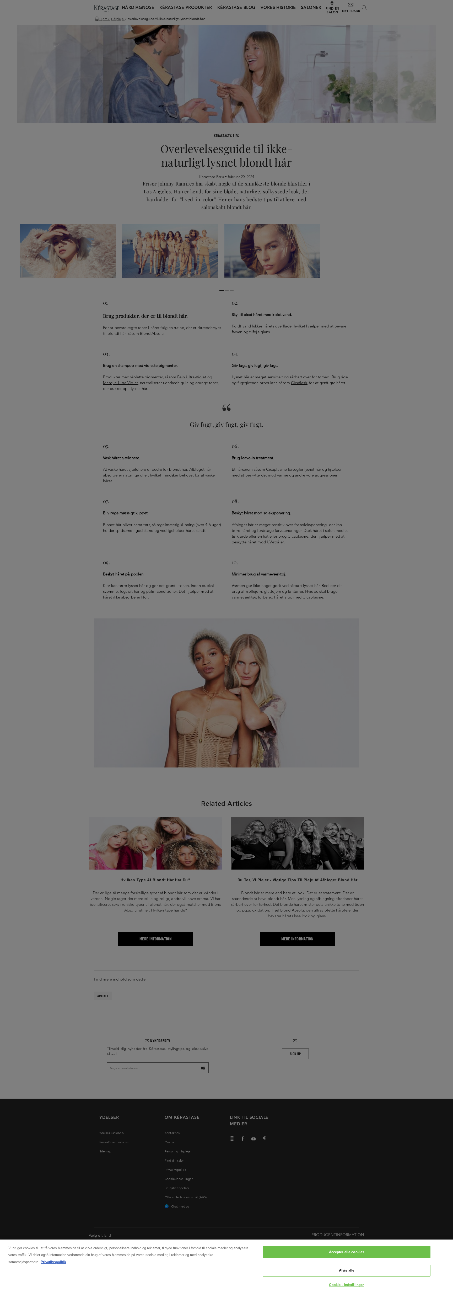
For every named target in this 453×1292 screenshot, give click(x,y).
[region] (226, 1266)
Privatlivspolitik (53, 1262)
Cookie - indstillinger (346, 1285)
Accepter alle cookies (346, 1252)
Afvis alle (346, 1271)
